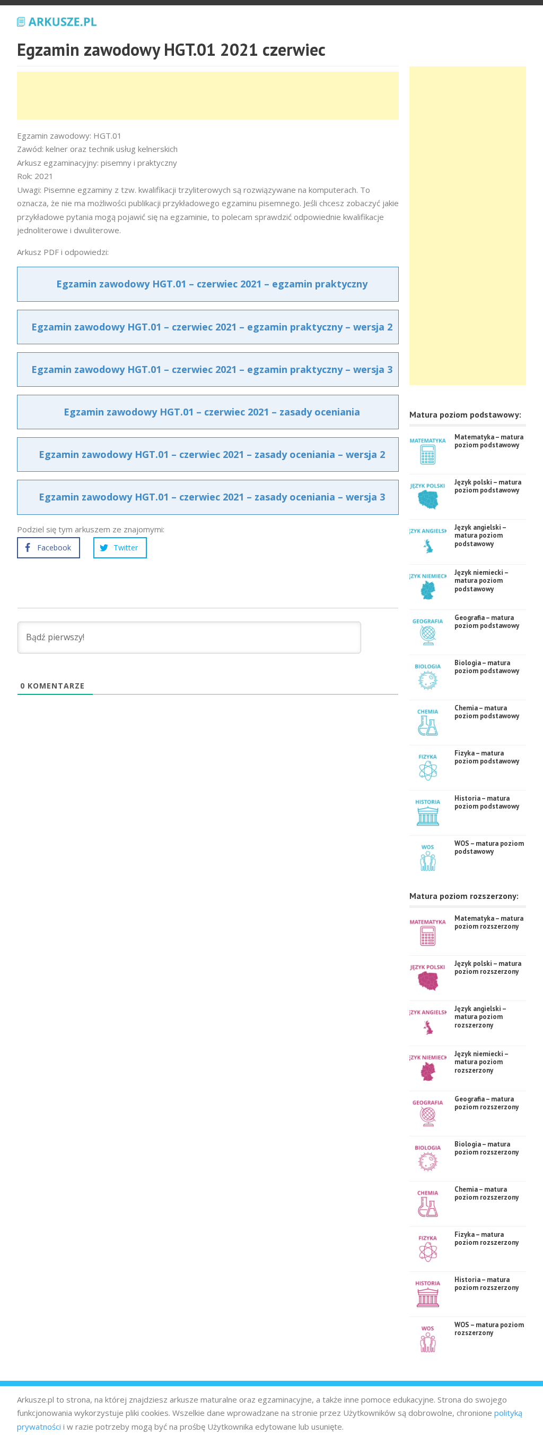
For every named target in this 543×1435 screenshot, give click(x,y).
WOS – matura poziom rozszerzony (489, 1329)
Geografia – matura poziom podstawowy (486, 622)
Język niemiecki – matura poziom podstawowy (481, 580)
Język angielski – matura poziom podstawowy (480, 535)
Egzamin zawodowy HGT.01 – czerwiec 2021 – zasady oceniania (212, 411)
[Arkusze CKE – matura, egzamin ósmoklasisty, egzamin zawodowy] (57, 20)
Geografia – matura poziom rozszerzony (486, 1103)
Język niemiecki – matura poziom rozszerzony (481, 1062)
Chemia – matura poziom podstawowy (486, 712)
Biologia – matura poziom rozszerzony (486, 1148)
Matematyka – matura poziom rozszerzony (488, 922)
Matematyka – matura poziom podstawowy (488, 441)
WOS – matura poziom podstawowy (489, 847)
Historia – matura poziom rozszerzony (486, 1284)
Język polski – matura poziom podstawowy (487, 486)
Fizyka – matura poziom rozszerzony (486, 1238)
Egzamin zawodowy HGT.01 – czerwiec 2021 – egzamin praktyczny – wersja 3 (211, 369)
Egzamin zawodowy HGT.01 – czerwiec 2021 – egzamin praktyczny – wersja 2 (211, 326)
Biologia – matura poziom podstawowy (486, 667)
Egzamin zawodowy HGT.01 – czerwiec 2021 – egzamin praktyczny (211, 283)
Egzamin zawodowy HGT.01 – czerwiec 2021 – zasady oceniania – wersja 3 (212, 496)
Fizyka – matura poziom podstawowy (486, 757)
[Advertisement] (210, 96)
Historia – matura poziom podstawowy (486, 802)
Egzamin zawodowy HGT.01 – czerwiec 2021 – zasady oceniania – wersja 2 (212, 454)
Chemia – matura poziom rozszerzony (486, 1193)
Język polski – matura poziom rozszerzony (487, 968)
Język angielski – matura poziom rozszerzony (480, 1017)
